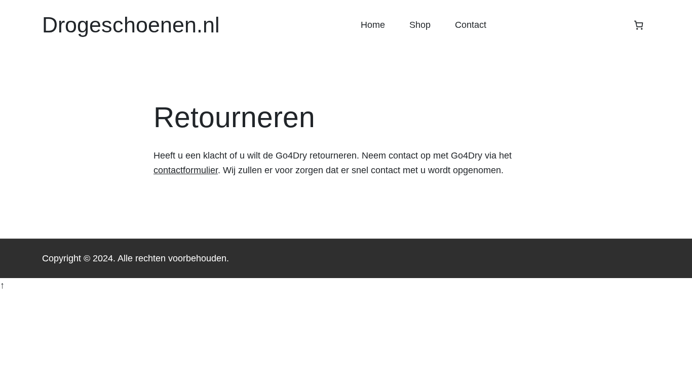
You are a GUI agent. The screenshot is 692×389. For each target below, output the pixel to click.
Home (373, 25)
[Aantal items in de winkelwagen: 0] (638, 25)
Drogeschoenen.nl (131, 25)
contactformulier (185, 170)
